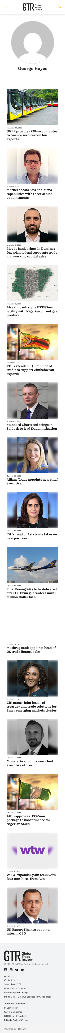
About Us (9, 976)
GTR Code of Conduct (15, 1016)
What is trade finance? (15, 989)
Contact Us (9, 980)
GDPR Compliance (13, 1012)
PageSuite (22, 1029)
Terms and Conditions (14, 1004)
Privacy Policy (11, 1008)
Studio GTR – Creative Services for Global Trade (27, 997)
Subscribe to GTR (12, 984)
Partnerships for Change (16, 993)
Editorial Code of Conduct (16, 1020)
